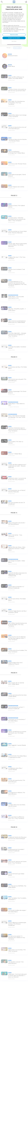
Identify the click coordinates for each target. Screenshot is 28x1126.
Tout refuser (14, 41)
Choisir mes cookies (14, 34)
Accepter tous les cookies (14, 37)
